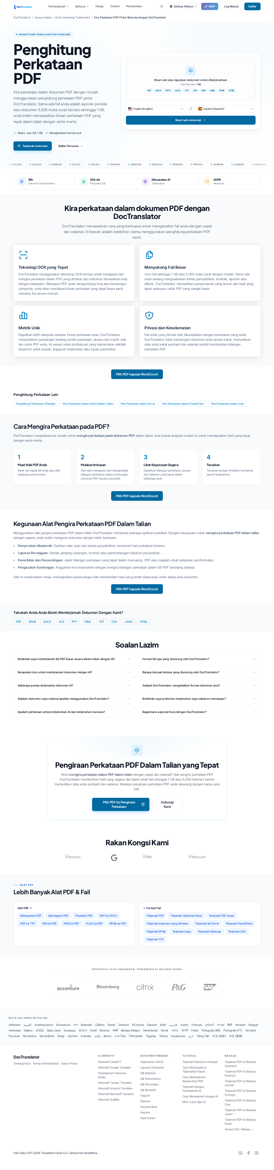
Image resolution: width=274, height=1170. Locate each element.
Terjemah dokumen (35, 146)
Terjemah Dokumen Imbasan (200, 1062)
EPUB (32, 621)
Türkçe (163, 1036)
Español (152, 1024)
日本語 (40, 1030)
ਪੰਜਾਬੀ (184, 1030)
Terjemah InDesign (209, 931)
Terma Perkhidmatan (46, 1063)
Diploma (145, 1101)
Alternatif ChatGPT (109, 1062)
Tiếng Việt (202, 1036)
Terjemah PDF (155, 915)
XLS (61, 621)
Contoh (115, 6)
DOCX (47, 621)
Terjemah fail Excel (207, 923)
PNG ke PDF (71, 923)
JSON (128, 621)
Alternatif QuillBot (108, 1099)
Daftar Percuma (68, 146)
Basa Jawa (54, 1030)
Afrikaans (14, 1024)
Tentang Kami (21, 1063)
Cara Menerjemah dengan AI (200, 1096)
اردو (190, 1036)
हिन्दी (229, 1024)
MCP (212, 6)
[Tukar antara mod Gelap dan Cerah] (162, 6)
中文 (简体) (219, 1036)
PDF (18, 621)
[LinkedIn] (240, 1153)
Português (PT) (232, 1030)
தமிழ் (97, 1036)
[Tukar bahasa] (190, 109)
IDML (87, 621)
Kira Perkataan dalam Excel (138, 403)
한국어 (83, 1030)
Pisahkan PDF (84, 915)
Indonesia (14, 1030)
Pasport (145, 1095)
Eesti (163, 1024)
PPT (74, 621)
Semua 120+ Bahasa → (239, 1129)
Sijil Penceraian (149, 1084)
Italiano (28, 1030)
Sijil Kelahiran (148, 1073)
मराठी (115, 1030)
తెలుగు (107, 1036)
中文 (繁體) (236, 1036)
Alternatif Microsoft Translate (116, 1094)
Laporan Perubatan (152, 1067)
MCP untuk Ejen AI (194, 1102)
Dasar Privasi (69, 1063)
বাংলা (75, 1024)
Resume (145, 1112)
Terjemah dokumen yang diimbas (167, 923)
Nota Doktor (147, 1118)
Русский (14, 1036)
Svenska (86, 1036)
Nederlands (150, 1030)
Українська (178, 1036)
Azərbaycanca (44, 1024)
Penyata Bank (148, 1106)
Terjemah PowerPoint (239, 923)
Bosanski (86, 1024)
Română (251, 1030)
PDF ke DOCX (108, 915)
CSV (114, 621)
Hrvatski (240, 1024)
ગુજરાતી (209, 1024)
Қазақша (69, 1030)
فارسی (173, 1024)
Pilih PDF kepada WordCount (137, 374)
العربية (27, 1024)
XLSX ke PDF (94, 923)
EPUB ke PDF (118, 923)
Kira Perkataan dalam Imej (227, 403)
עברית (220, 1024)
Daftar (252, 6)
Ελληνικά (138, 1024)
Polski (194, 1030)
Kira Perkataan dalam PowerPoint (183, 403)
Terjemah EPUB (155, 931)
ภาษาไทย (119, 1036)
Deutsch (124, 1024)
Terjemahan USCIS (151, 1062)
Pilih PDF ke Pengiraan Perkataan (119, 804)
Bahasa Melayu (130, 1030)
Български (63, 1024)
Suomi (184, 1024)
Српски (73, 1036)
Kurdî (93, 1030)
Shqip (61, 1036)
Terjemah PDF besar (221, 915)
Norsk (164, 1030)
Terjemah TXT (155, 939)
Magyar (253, 1024)
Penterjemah (56, 6)
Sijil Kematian (148, 1090)
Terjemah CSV (237, 931)
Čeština (99, 1024)
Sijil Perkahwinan (150, 1078)
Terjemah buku (181, 931)
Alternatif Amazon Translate (115, 1088)
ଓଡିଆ (175, 1030)
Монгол (105, 1030)
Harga (99, 6)
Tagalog (151, 1036)
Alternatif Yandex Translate (114, 1082)
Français (197, 1024)
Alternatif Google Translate (114, 1067)
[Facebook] (249, 1153)
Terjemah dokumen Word (186, 915)
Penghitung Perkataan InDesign (35, 403)
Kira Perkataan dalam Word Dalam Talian (88, 403)
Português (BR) (211, 1030)
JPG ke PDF (49, 923)
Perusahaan (134, 6)
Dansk (111, 1024)
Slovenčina (29, 1036)
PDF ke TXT (27, 923)
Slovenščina (46, 1036)
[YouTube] (257, 1153)
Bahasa (80, 6)
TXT (101, 621)
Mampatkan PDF (30, 915)
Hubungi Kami (167, 804)
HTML (144, 621)
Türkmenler (135, 1036)
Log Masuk (231, 6)
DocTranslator (26, 1057)
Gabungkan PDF (58, 915)
